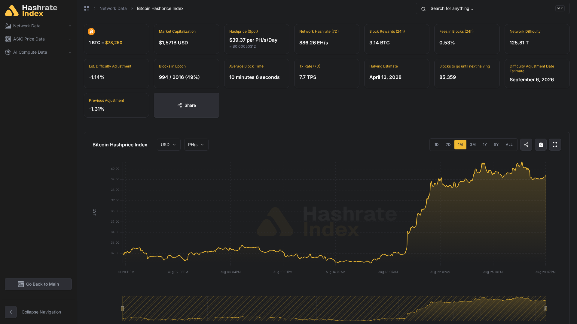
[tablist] (473, 144)
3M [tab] (473, 144)
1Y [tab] (485, 144)
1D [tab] (437, 144)
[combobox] (169, 145)
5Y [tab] (496, 144)
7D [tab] (448, 144)
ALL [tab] (509, 144)
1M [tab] (460, 144)
